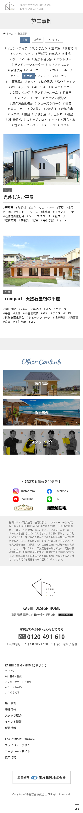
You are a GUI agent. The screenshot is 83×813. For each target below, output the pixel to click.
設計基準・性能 (13, 676)
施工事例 (10, 703)
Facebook (61, 491)
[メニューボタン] (77, 806)
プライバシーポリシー (19, 745)
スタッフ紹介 (13, 715)
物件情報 (10, 709)
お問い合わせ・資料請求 (20, 739)
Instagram (28, 491)
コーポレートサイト (17, 751)
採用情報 (10, 757)
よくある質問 (12, 692)
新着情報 (10, 728)
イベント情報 (13, 721)
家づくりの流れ (13, 687)
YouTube (27, 499)
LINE (58, 499)
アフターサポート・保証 (18, 682)
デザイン (10, 671)
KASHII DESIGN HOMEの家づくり (26, 665)
